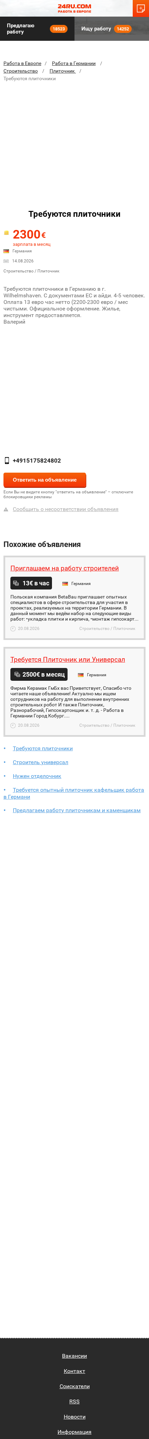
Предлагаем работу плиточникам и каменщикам (77, 810)
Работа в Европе (22, 63)
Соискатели (75, 1386)
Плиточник (63, 71)
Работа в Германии (74, 63)
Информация (74, 1432)
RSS (74, 1401)
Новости (75, 1416)
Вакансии (74, 1356)
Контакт (74, 1371)
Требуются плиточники (43, 748)
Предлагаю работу (36, 28)
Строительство (20, 71)
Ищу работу (105, 29)
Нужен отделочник (37, 776)
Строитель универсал (40, 762)
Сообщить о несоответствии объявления (66, 509)
